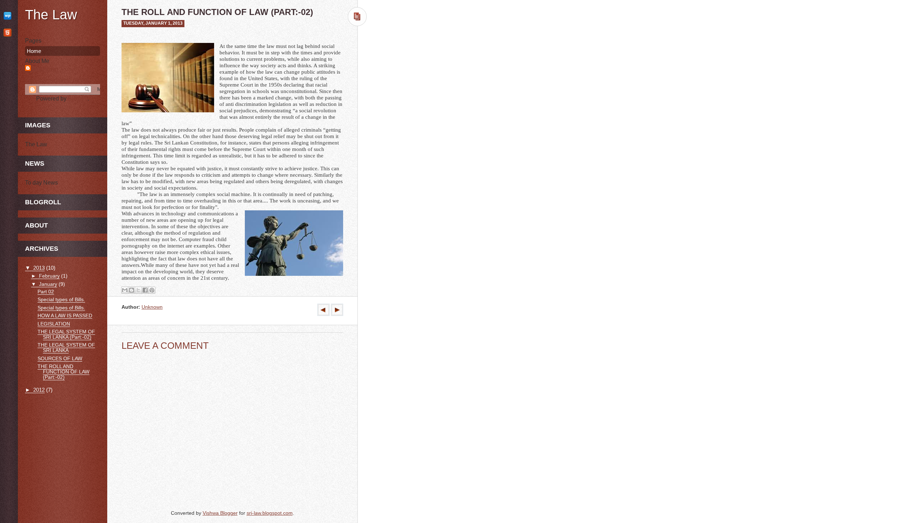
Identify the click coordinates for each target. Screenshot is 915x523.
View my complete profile (57, 80)
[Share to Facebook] (145, 290)
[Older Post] (323, 314)
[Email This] (124, 290)
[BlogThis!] (131, 290)
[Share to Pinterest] (151, 290)
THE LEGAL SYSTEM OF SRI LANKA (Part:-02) (66, 334)
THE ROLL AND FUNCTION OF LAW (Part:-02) (63, 372)
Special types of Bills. (61, 299)
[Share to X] (138, 290)
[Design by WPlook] (9, 15)
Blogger (78, 99)
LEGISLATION (54, 324)
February (49, 276)
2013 (39, 268)
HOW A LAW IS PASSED (65, 315)
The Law (51, 14)
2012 (39, 390)
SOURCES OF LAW (60, 358)
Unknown (152, 307)
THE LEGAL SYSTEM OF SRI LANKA (66, 347)
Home (34, 51)
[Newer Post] (337, 314)
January (48, 284)
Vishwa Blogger (220, 513)
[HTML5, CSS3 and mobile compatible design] (9, 32)
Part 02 (46, 291)
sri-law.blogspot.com (270, 513)
